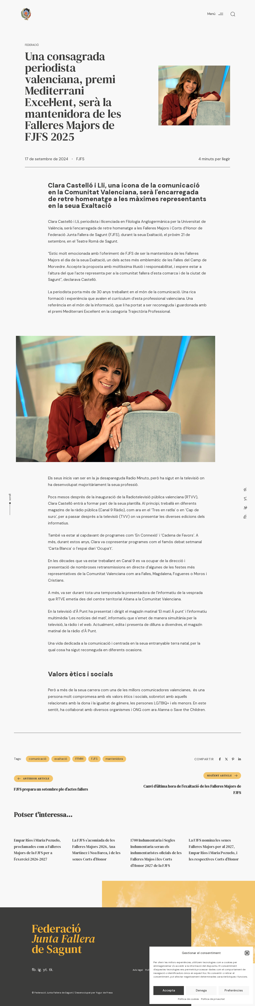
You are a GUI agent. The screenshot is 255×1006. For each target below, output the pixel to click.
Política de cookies (188, 999)
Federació (32, 45)
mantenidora (114, 759)
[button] (247, 953)
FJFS (80, 158)
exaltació (60, 759)
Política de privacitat (213, 999)
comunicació (37, 759)
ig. (244, 507)
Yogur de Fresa (104, 992)
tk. (244, 489)
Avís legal (138, 970)
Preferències (234, 990)
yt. (244, 498)
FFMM (79, 759)
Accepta (169, 990)
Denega (201, 990)
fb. (244, 516)
